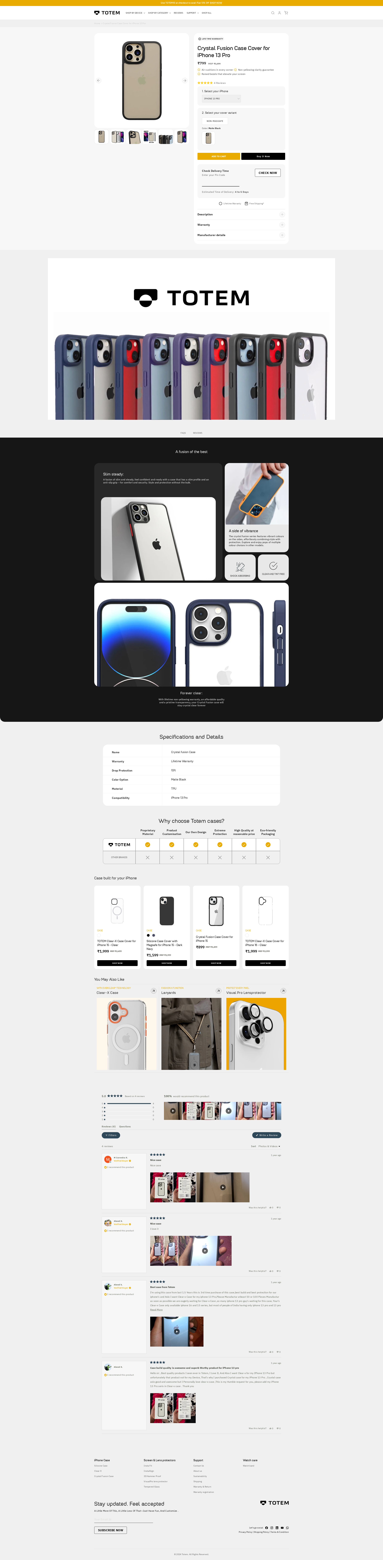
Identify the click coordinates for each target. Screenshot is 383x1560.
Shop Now (117, 963)
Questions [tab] (125, 1127)
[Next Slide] (278, 1111)
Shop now (216, 2)
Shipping (197, 1481)
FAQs (183, 433)
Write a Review (270, 1135)
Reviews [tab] (109, 1127)
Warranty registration (203, 1492)
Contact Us (198, 1465)
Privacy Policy (245, 1532)
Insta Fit (148, 1465)
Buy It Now (263, 156)
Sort (254, 1146)
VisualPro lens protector (156, 1481)
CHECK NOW (268, 173)
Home (97, 23)
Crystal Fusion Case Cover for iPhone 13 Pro (124, 23)
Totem (185, 1554)
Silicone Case (101, 1465)
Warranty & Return (202, 1486)
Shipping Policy (261, 1532)
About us (197, 1471)
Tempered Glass (152, 1486)
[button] (135, 13)
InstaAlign (149, 1471)
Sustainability (200, 1476)
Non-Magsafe (215, 121)
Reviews (197, 433)
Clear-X (98, 1471)
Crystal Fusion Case (104, 1476)
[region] (222, 1111)
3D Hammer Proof (152, 1476)
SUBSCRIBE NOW (110, 1530)
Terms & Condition (279, 1532)
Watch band (248, 1465)
